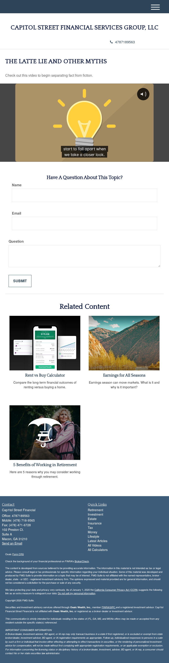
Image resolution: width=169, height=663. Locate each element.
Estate (92, 518)
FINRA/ (106, 607)
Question (16, 241)
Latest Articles (97, 541)
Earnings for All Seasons (124, 375)
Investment (95, 514)
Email (16, 213)
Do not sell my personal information (76, 593)
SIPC (113, 607)
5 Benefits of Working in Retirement (45, 465)
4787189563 (125, 41)
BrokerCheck (82, 561)
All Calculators (98, 549)
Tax (90, 527)
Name (17, 185)
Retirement (95, 510)
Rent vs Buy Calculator (45, 375)
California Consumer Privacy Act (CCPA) (116, 589)
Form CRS (18, 554)
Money (92, 532)
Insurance (95, 523)
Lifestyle (93, 536)
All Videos (94, 545)
